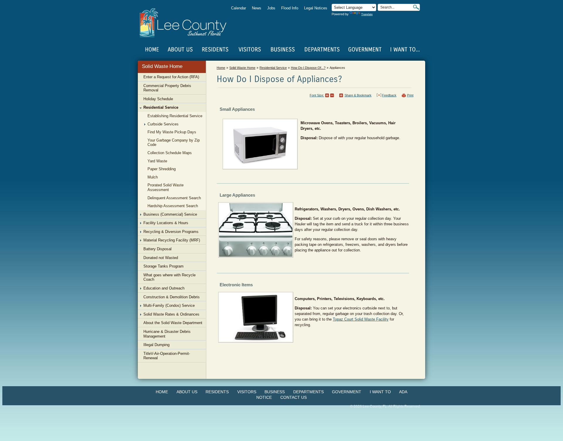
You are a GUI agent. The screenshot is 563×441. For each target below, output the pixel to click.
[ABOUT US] (180, 49)
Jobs (271, 8)
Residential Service (273, 67)
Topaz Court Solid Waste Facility (361, 319)
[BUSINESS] (283, 49)
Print (410, 95)
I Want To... (404, 49)
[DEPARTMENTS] (322, 49)
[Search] (416, 7)
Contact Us (293, 397)
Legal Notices (315, 8)
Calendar (238, 8)
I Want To (380, 391)
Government (346, 391)
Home (152, 49)
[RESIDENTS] (215, 49)
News (256, 8)
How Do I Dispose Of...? (308, 67)
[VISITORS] (249, 49)
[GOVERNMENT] (364, 49)
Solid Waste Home (162, 66)
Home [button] (187, 23)
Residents (217, 391)
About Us (187, 391)
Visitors (246, 391)
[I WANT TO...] (404, 49)
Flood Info (289, 8)
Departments (308, 391)
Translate (367, 14)
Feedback (389, 95)
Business (274, 391)
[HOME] (152, 49)
